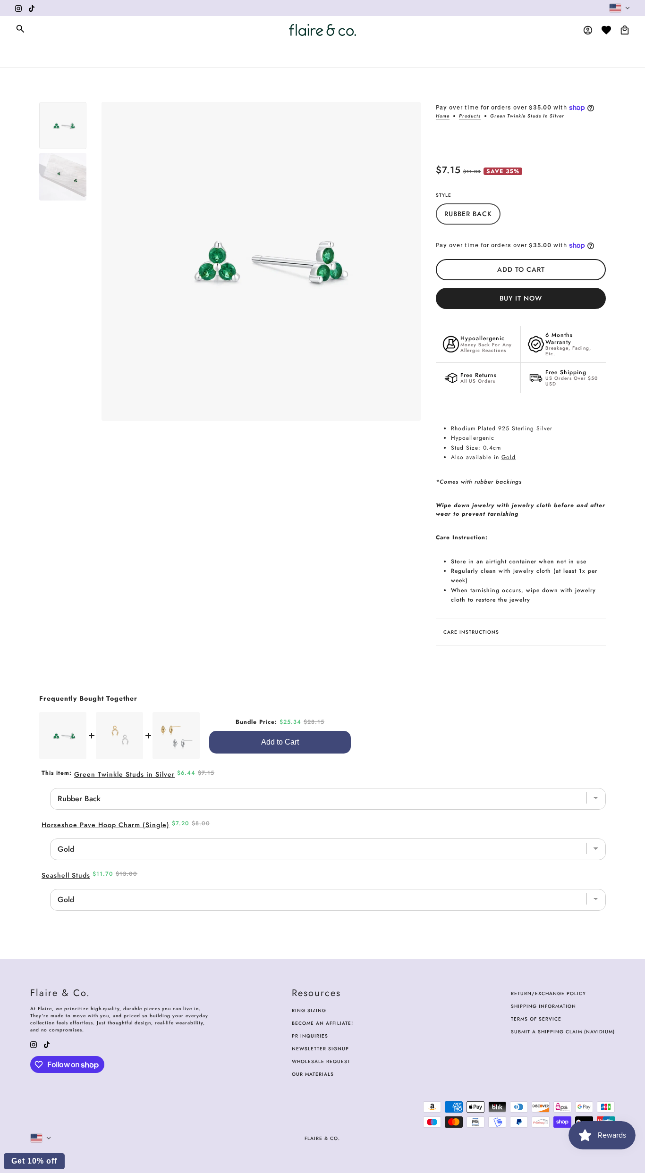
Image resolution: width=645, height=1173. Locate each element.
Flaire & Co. (322, 1138)
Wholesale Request (321, 1061)
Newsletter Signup (320, 1048)
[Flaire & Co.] (322, 30)
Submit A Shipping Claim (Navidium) (563, 1031)
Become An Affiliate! (322, 1023)
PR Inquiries (310, 1035)
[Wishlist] (606, 30)
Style (443, 195)
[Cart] (625, 30)
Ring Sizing (309, 1010)
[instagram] (18, 8)
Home (443, 116)
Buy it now (521, 298)
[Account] (588, 30)
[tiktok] (32, 8)
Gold (508, 457)
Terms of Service (536, 1018)
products (470, 116)
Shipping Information (543, 1006)
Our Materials (313, 1074)
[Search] (20, 29)
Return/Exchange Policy (548, 993)
